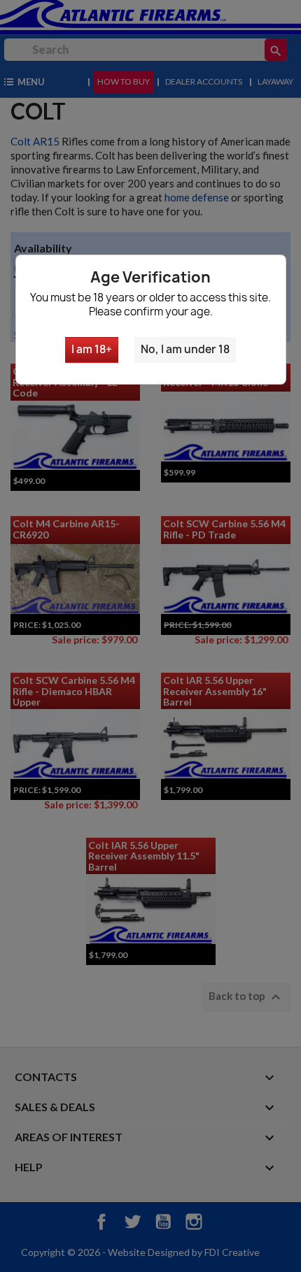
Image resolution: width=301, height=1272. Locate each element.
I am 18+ (91, 349)
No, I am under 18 (185, 349)
